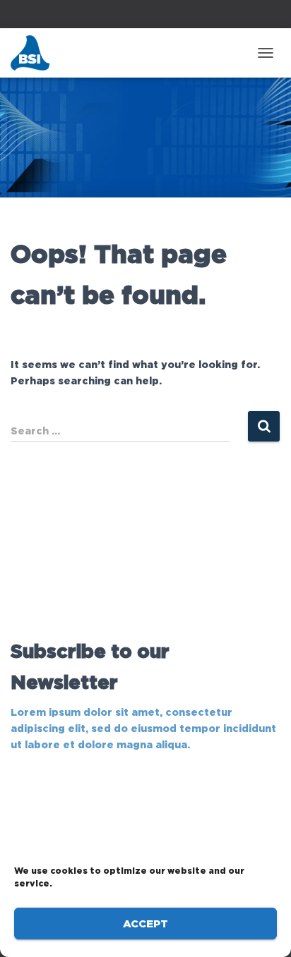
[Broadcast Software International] (35, 53)
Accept (145, 923)
